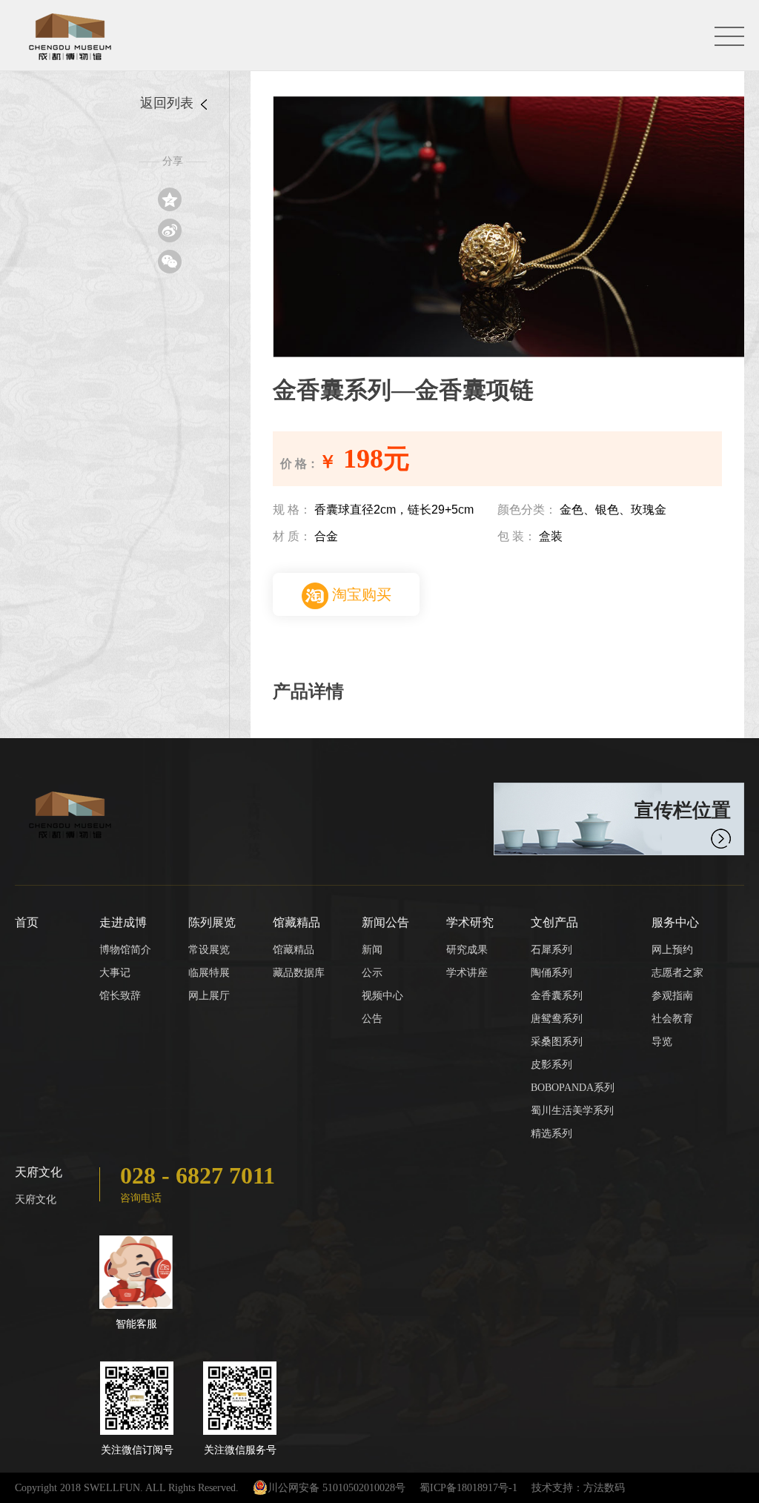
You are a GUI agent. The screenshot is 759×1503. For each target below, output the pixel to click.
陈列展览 (212, 922)
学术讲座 (467, 972)
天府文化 (38, 1172)
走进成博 (123, 922)
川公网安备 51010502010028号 (336, 1487)
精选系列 (551, 1133)
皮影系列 (551, 1064)
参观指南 (672, 995)
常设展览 (209, 949)
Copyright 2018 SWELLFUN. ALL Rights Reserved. (127, 1487)
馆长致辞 (120, 995)
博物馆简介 (125, 949)
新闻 (372, 949)
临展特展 (209, 972)
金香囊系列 (557, 995)
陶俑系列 (551, 972)
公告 (372, 1018)
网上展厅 (209, 995)
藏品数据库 (299, 972)
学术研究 (470, 922)
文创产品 (554, 922)
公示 (372, 972)
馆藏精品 (296, 922)
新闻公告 (385, 922)
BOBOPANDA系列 (572, 1087)
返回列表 (168, 103)
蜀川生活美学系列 (572, 1110)
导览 (662, 1041)
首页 (27, 922)
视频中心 (382, 995)
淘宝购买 (359, 594)
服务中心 (675, 922)
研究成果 (467, 949)
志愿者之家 (677, 972)
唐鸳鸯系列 (557, 1018)
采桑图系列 (557, 1041)
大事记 (114, 972)
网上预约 (672, 949)
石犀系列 (551, 949)
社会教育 (672, 1018)
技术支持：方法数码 (578, 1487)
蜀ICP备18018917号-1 (468, 1487)
